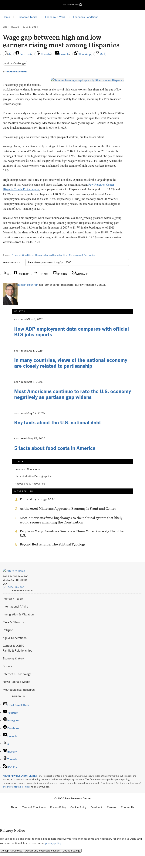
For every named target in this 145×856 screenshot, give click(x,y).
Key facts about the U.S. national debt (57, 422)
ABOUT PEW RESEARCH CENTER (20, 775)
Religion (8, 630)
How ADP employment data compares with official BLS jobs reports (71, 332)
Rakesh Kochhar (16, 71)
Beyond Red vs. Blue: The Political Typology (53, 544)
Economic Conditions (22, 255)
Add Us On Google (15, 63)
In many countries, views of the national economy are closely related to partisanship (70, 363)
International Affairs (15, 606)
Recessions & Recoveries (82, 255)
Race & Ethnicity (13, 622)
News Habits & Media (16, 682)
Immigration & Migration (18, 614)
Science (8, 666)
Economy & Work (13, 658)
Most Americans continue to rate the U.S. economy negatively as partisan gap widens (72, 394)
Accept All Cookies (12, 850)
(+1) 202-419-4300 (13, 587)
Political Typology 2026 (37, 499)
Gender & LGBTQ (13, 645)
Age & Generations (14, 638)
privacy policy (53, 843)
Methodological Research (19, 689)
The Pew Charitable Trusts (16, 786)
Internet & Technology (17, 674)
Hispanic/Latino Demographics (51, 255)
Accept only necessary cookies (42, 850)
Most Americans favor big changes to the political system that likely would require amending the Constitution (71, 520)
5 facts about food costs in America (55, 448)
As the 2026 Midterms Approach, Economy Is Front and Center (68, 508)
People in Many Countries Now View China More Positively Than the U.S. (71, 533)
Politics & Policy (13, 599)
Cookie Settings (71, 850)
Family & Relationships (17, 650)
